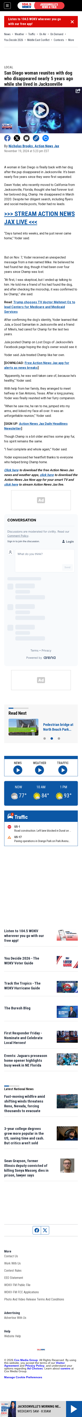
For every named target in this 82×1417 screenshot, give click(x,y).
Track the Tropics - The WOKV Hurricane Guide (22, 985)
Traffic (31, 34)
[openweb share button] (45, 138)
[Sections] (7, 5)
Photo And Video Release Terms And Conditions (34, 1299)
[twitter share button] (17, 138)
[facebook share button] (7, 138)
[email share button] (26, 138)
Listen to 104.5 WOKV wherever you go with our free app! (34, 21)
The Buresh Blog (17, 1008)
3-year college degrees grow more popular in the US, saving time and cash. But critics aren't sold (24, 1135)
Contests (59, 40)
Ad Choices (35, 1368)
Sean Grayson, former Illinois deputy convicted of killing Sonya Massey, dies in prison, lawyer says (26, 1168)
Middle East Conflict (38, 40)
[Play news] (17, 769)
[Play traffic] (62, 769)
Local (8, 67)
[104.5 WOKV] (41, 6)
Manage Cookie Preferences (23, 1377)
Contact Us (11, 1256)
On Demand (56, 34)
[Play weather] (39, 769)
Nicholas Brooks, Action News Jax (34, 146)
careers (65, 1368)
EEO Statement (13, 1278)
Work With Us (12, 1263)
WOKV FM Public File (17, 1285)
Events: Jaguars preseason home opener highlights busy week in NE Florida (25, 1060)
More (71, 40)
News (7, 34)
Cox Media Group (26, 1360)
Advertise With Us (15, 1318)
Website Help (12, 1336)
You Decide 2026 (13, 40)
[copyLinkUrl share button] (36, 138)
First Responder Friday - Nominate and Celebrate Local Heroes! (23, 1038)
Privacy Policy (34, 1365)
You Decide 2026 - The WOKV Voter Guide (21, 960)
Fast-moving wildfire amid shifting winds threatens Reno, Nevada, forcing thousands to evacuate (24, 1103)
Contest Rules (12, 1270)
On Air (42, 34)
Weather (19, 34)
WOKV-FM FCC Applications (21, 1292)
